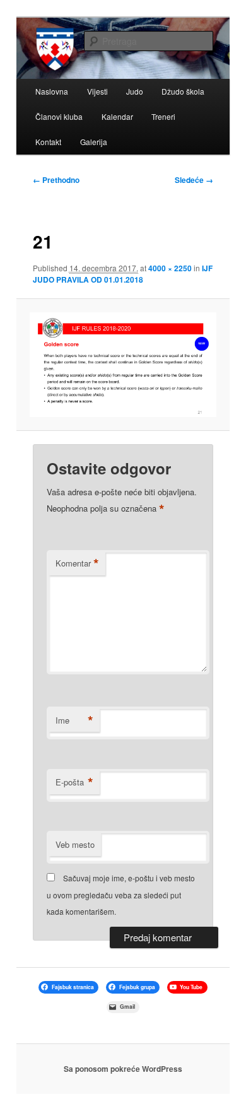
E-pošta (74, 782)
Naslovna (51, 91)
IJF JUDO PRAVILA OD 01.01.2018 (123, 273)
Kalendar (117, 116)
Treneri (163, 116)
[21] (123, 364)
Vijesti (97, 91)
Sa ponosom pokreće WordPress (123, 1068)
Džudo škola (182, 91)
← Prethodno (56, 179)
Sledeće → (194, 179)
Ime (74, 720)
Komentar (77, 563)
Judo (134, 91)
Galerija (93, 141)
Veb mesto (75, 844)
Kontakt (48, 141)
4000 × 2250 (170, 268)
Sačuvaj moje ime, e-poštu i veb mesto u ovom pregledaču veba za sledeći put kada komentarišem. (121, 894)
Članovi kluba (59, 116)
